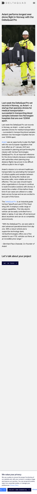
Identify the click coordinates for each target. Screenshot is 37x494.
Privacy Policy (14, 485)
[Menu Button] (34, 3)
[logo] (13, 3)
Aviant (4, 142)
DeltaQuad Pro (11, 202)
